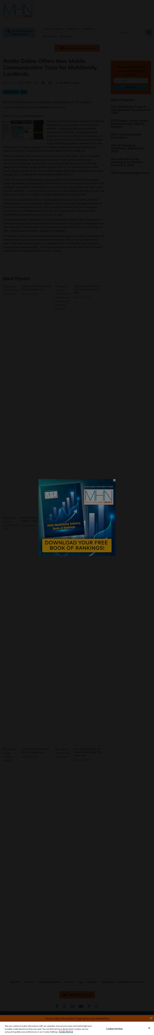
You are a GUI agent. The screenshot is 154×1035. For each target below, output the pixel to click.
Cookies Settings (114, 1028)
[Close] (149, 1028)
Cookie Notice (66, 1032)
